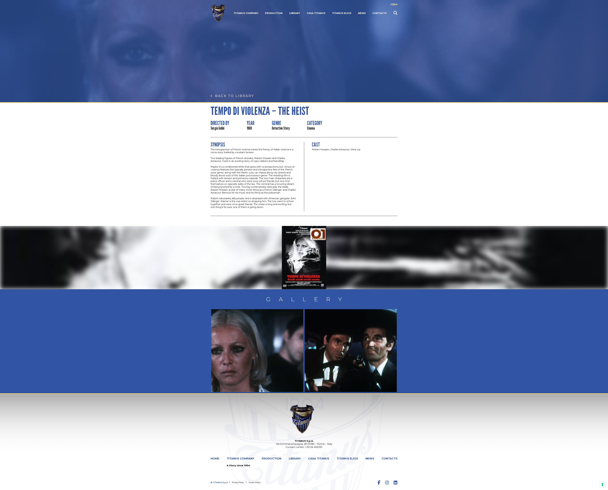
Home (215, 458)
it (392, 4)
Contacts (379, 13)
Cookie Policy (254, 482)
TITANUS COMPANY (246, 13)
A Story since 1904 (238, 465)
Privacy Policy (238, 482)
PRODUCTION (274, 13)
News (362, 13)
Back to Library (234, 95)
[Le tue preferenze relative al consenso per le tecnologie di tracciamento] (602, 484)
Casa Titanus (316, 13)
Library (294, 13)
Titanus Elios (341, 13)
